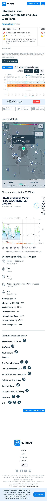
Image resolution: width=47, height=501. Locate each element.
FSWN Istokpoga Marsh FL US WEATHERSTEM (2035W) (15, 201)
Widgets (23, 457)
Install (36, 102)
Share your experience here (34, 410)
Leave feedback (11, 61)
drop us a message (32, 486)
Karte (23, 450)
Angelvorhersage (32, 67)
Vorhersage (7, 67)
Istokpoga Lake (19, 137)
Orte (23, 454)
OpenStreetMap (34, 179)
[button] (39, 206)
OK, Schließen (39, 494)
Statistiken (19, 67)
